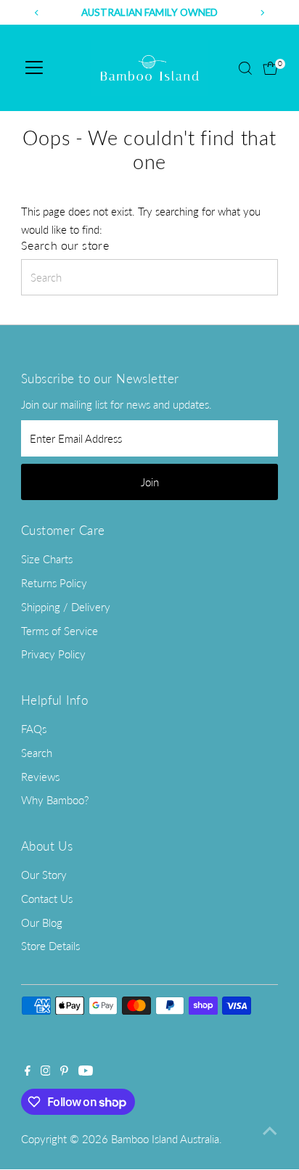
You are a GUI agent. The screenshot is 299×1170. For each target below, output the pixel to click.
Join (150, 481)
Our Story (44, 874)
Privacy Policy (53, 653)
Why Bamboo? (55, 799)
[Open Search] (245, 68)
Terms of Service (59, 630)
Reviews (40, 776)
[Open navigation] (34, 68)
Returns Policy (54, 582)
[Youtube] (86, 1071)
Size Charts (47, 558)
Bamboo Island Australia (165, 1138)
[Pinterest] (64, 1071)
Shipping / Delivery (65, 606)
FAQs (33, 728)
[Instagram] (45, 1071)
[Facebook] (27, 1071)
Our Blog (41, 922)
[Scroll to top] (269, 1130)
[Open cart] (270, 68)
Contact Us (47, 898)
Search (36, 752)
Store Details (50, 945)
